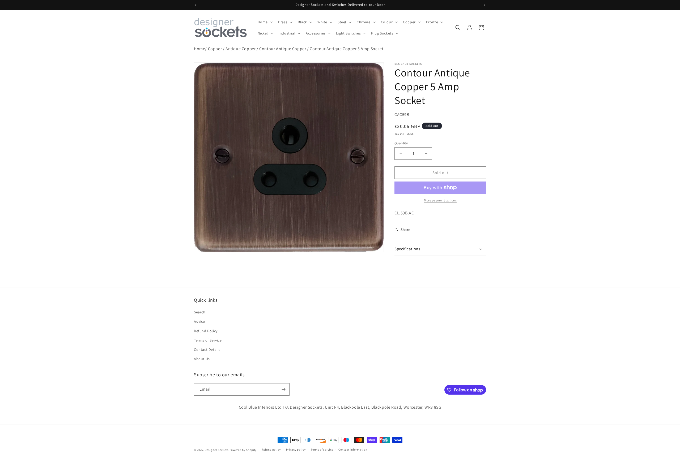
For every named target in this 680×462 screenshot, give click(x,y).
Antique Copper (241, 48)
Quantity (401, 143)
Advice (199, 321)
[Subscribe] (283, 389)
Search (200, 312)
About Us (202, 358)
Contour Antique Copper (282, 48)
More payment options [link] (440, 200)
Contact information (352, 449)
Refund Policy (206, 331)
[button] (264, 22)
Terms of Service (208, 340)
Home (199, 48)
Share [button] (405, 229)
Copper (215, 48)
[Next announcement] (484, 5)
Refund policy (271, 449)
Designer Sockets (217, 450)
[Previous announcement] (196, 5)
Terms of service (322, 449)
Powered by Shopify (243, 450)
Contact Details (207, 349)
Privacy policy (296, 449)
